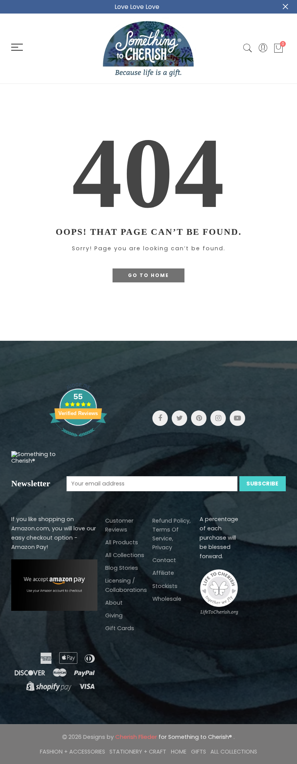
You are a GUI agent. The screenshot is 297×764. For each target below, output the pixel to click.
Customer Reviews (119, 525)
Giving (114, 615)
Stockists (165, 586)
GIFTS (198, 751)
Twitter (179, 418)
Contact (164, 560)
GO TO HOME (148, 275)
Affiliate (163, 573)
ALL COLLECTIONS (233, 751)
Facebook (160, 418)
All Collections (124, 555)
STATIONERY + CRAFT (137, 751)
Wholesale (166, 599)
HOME (178, 751)
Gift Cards (119, 628)
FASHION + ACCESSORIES (72, 751)
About (114, 603)
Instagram (218, 418)
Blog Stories (121, 568)
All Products (121, 542)
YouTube (237, 418)
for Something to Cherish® (174, 737)
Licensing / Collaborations (126, 585)
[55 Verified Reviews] (78, 440)
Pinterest (199, 418)
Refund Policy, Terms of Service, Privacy (171, 534)
